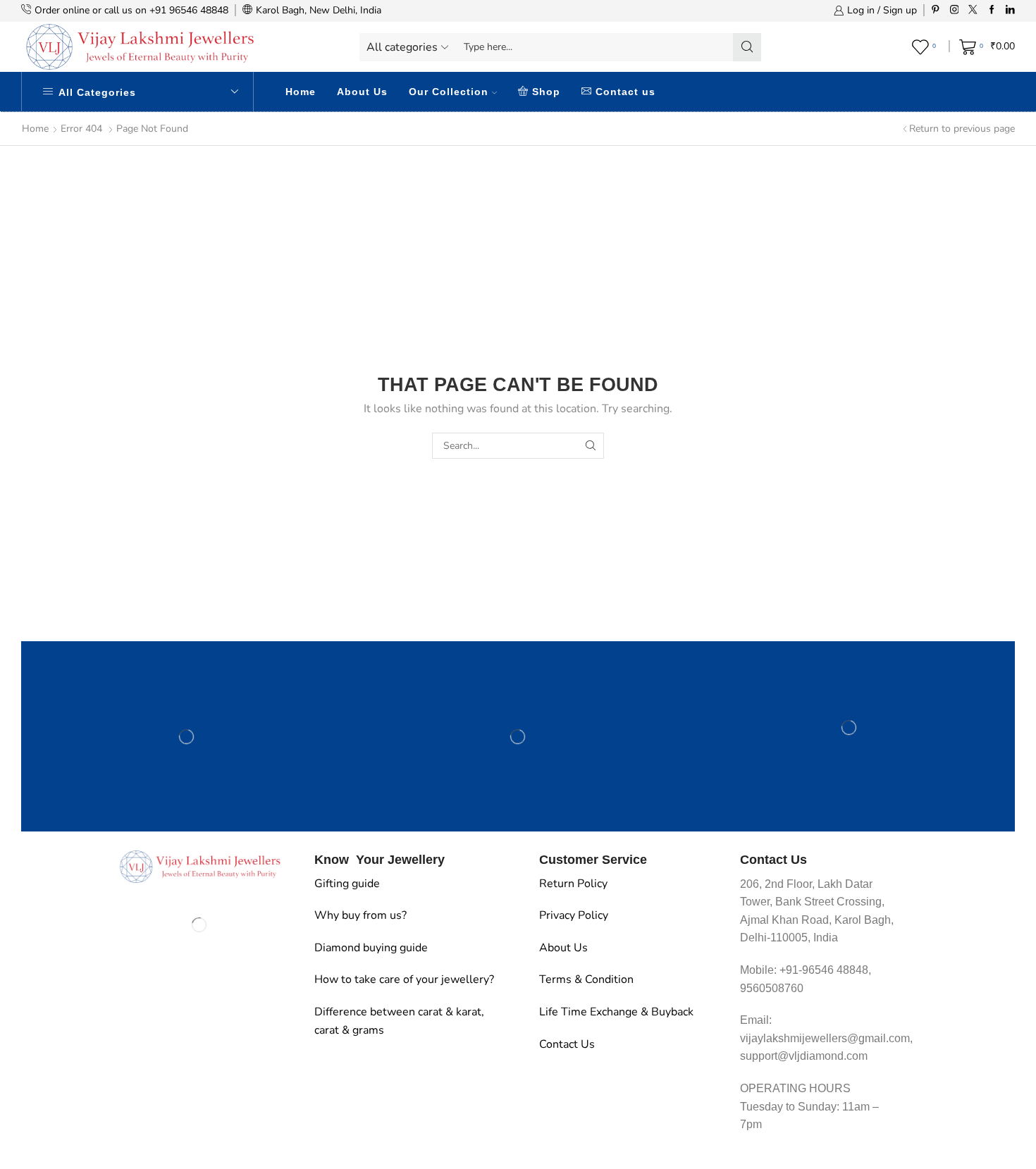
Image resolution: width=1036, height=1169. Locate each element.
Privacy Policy (573, 915)
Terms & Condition (586, 979)
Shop (546, 91)
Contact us (625, 91)
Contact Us (567, 1044)
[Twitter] (973, 10)
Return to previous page (962, 128)
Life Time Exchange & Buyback (616, 1012)
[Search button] (747, 47)
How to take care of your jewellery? (404, 979)
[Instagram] (954, 10)
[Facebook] (992, 10)
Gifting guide (347, 883)
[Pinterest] (935, 10)
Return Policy (573, 883)
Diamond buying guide (371, 947)
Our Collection (448, 91)
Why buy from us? (360, 915)
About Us (362, 91)
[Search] (591, 446)
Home (300, 91)
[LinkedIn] (1010, 10)
